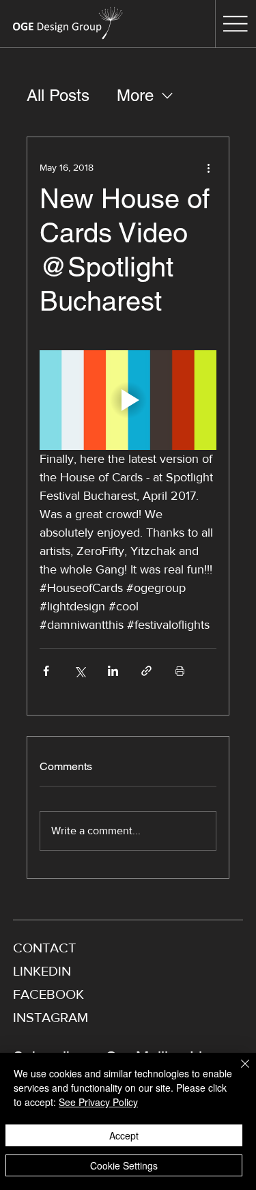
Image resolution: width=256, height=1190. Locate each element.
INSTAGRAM (50, 1017)
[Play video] (128, 400)
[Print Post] (179, 670)
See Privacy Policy (98, 1102)
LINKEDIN (42, 970)
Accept (124, 1135)
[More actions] (208, 167)
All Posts (58, 95)
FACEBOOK (48, 994)
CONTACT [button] (44, 947)
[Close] (237, 1072)
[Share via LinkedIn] (112, 670)
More (135, 95)
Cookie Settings (124, 1165)
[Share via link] (146, 670)
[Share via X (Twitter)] (79, 670)
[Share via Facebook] (46, 670)
